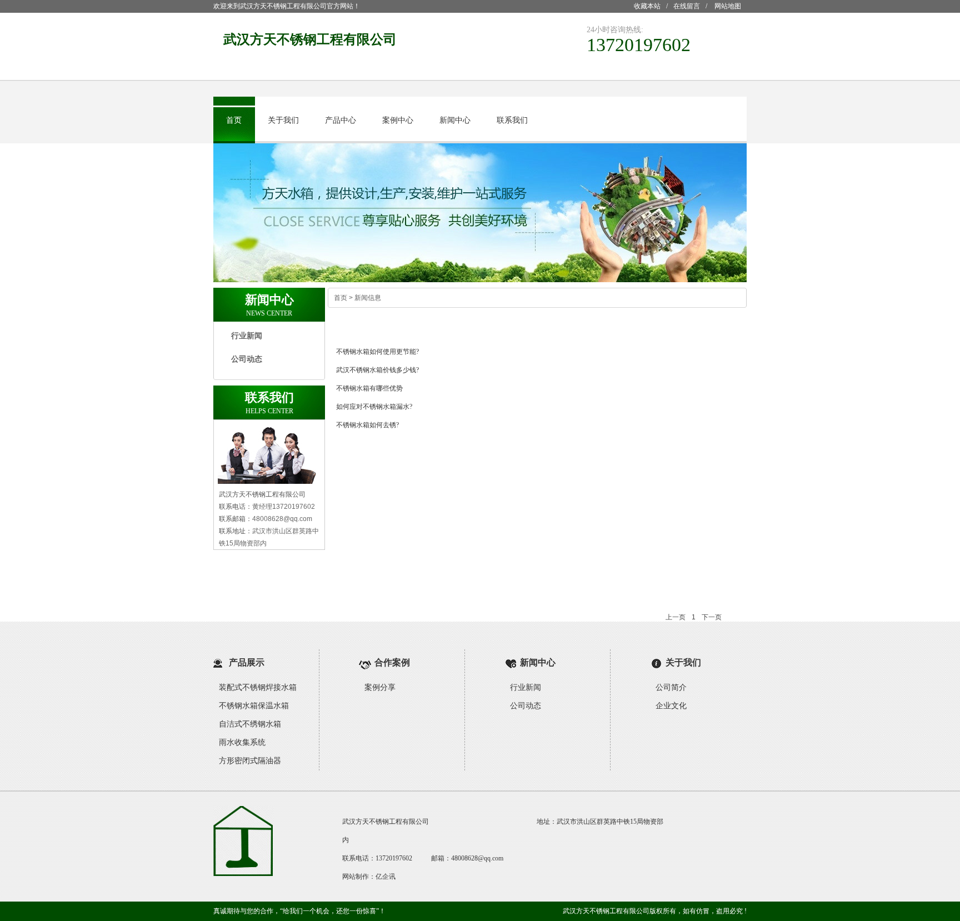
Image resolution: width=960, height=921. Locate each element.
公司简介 (671, 687)
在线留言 (686, 6)
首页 (234, 120)
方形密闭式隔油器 (250, 761)
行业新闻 (246, 336)
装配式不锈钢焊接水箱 (258, 687)
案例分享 (380, 687)
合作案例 (392, 662)
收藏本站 (647, 6)
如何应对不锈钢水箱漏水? (374, 407)
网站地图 (727, 6)
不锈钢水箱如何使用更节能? (377, 352)
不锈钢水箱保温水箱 (254, 706)
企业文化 (671, 706)
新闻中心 (455, 120)
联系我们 (512, 120)
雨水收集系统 (242, 742)
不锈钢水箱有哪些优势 (369, 388)
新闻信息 (367, 298)
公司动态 (246, 359)
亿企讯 (386, 876)
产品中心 (340, 120)
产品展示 (246, 662)
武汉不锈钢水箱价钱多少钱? (377, 370)
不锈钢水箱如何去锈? (367, 425)
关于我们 (283, 120)
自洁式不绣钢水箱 (250, 724)
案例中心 (397, 120)
